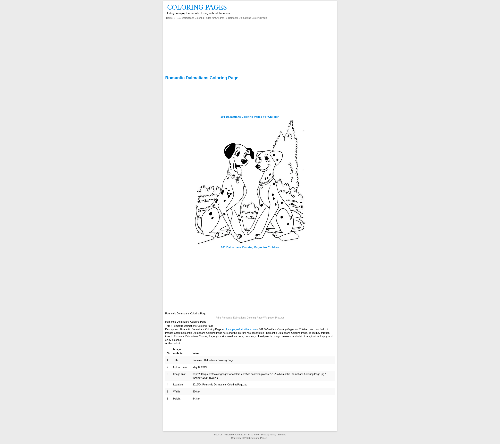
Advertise (229, 434)
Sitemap (282, 434)
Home (169, 18)
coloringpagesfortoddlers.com (240, 329)
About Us (217, 434)
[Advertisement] (250, 48)
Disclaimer (254, 434)
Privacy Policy (268, 434)
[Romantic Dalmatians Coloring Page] (250, 243)
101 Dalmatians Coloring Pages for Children (200, 18)
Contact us (241, 434)
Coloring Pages (197, 7)
